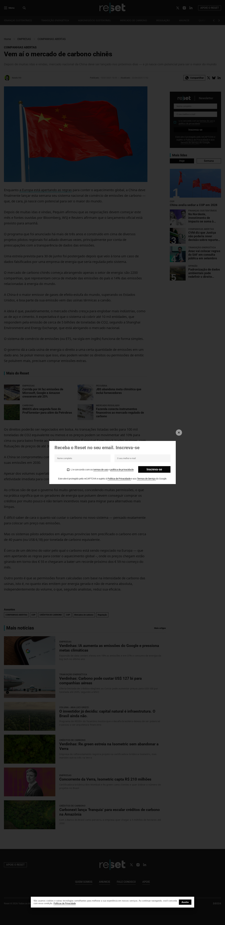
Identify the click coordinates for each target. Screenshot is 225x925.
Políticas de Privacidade (65, 903)
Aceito (185, 902)
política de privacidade (122, 469)
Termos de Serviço (146, 478)
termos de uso (100, 469)
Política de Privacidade (119, 478)
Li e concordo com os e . (102, 469)
